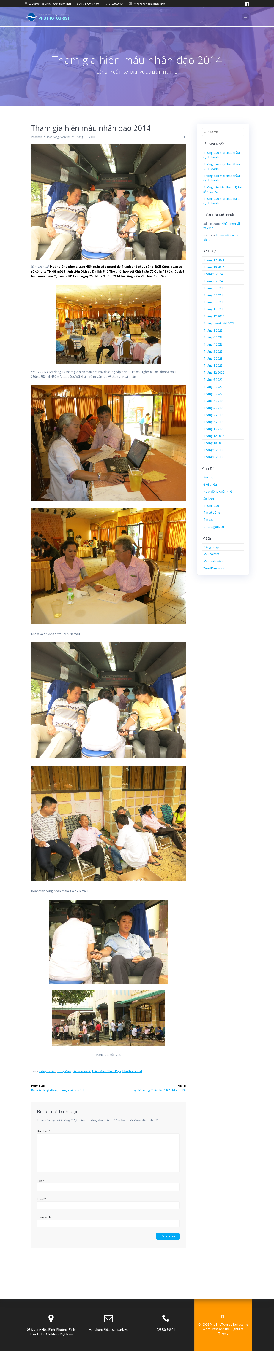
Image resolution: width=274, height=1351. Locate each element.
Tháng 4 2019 (213, 415)
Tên (40, 1181)
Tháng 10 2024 (213, 267)
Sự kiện (208, 499)
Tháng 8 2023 (213, 330)
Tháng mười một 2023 (218, 323)
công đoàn (47, 1071)
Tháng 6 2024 (213, 281)
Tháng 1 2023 (213, 365)
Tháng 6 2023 (213, 337)
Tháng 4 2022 (213, 387)
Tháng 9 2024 (213, 274)
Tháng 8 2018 (213, 457)
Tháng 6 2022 (213, 380)
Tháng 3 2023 (213, 351)
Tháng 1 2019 (213, 429)
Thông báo (211, 506)
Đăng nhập (211, 547)
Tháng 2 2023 (213, 359)
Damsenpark (82, 1071)
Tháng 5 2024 (213, 288)
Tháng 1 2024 (213, 309)
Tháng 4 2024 (213, 295)
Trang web (44, 1217)
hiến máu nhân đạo (106, 1071)
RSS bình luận (213, 561)
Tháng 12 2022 (213, 372)
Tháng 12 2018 (213, 436)
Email (41, 1199)
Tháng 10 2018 (213, 443)
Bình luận (43, 1131)
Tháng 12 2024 (213, 260)
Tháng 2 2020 (213, 394)
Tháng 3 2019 (213, 422)
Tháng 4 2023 (213, 344)
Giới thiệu (210, 484)
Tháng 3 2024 (213, 302)
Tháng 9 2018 (213, 450)
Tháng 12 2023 (213, 316)
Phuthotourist (132, 1071)
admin (38, 137)
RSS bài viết (211, 554)
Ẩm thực (209, 477)
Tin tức (208, 520)
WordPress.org (213, 568)
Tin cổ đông (211, 512)
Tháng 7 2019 (213, 401)
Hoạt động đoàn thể (58, 137)
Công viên (64, 1071)
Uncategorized (213, 527)
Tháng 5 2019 (213, 408)
